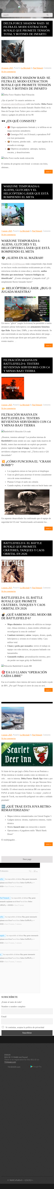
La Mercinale (25, 68)
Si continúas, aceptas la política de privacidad (24, 1027)
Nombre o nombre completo (13, 1006)
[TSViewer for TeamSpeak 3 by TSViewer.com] (12, 1067)
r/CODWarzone (18, 264)
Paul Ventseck (38, 68)
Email (3, 1017)
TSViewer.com (10, 1062)
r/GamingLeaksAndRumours (13, 104)
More (48, 172)
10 (35, 871)
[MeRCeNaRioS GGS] (28, 7)
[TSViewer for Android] (36, 1066)
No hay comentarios (8, 72)
